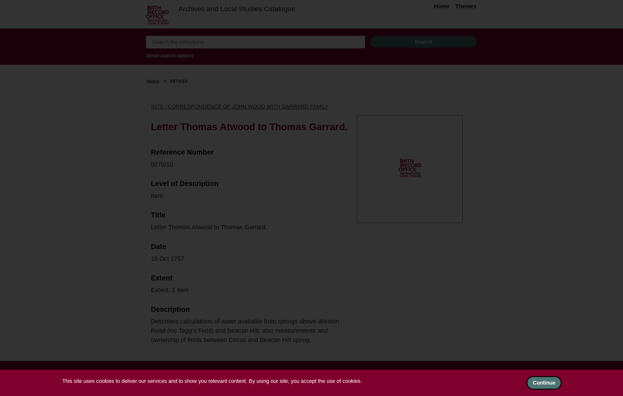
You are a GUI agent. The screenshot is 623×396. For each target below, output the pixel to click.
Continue (544, 383)
